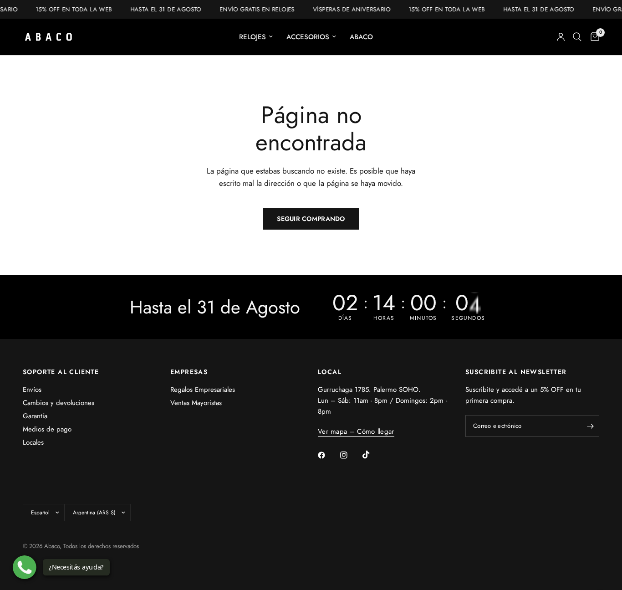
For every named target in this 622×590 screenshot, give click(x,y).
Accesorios (307, 37)
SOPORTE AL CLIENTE (61, 372)
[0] (592, 37)
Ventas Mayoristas (196, 403)
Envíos (32, 390)
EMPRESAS (189, 372)
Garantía (35, 416)
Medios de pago (47, 429)
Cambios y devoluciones (58, 403)
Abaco (361, 37)
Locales (33, 442)
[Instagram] (350, 455)
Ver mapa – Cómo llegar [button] (356, 432)
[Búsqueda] (577, 37)
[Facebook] (328, 455)
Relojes (252, 37)
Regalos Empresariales (202, 390)
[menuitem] (256, 37)
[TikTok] (372, 455)
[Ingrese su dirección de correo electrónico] (590, 426)
